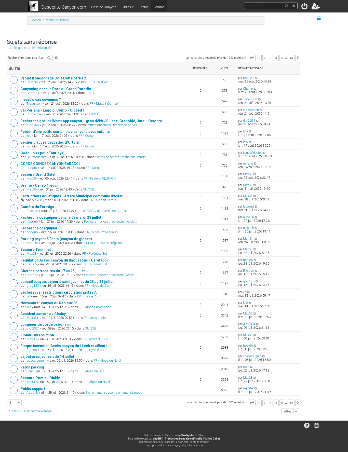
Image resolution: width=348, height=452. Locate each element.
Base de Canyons (103, 7)
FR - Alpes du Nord (107, 360)
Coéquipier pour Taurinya (41, 153)
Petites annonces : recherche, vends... (113, 125)
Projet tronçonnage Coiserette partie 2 (53, 78)
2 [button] (265, 58)
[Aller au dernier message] (256, 78)
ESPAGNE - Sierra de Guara (106, 211)
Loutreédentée (36, 157)
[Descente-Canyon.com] (33, 6)
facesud (32, 211)
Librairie (128, 7)
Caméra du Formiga (37, 207)
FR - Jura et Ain (98, 82)
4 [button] (276, 58)
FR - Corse (86, 136)
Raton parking (32, 367)
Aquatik (32, 392)
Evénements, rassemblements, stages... (114, 392)
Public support (32, 389)
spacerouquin (36, 360)
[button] (252, 58)
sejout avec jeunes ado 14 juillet (47, 356)
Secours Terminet (35, 250)
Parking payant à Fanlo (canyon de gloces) (56, 239)
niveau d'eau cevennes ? (40, 100)
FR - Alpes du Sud (97, 285)
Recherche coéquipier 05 (41, 228)
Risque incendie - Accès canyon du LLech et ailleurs (64, 346)
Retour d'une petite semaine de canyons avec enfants (65, 132)
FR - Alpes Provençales (101, 232)
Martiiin (32, 243)
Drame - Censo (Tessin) (40, 185)
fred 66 (31, 264)
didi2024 (32, 125)
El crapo (32, 275)
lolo (28, 136)
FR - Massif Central (104, 103)
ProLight (186, 435)
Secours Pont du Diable (40, 378)
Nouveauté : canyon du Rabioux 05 (48, 303)
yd (28, 296)
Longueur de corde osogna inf (46, 324)
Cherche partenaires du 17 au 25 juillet (52, 271)
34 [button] (291, 58)
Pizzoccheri (34, 114)
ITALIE (90, 93)
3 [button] (270, 58)
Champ (31, 93)
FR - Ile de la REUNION (100, 178)
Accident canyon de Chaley (43, 314)
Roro (29, 371)
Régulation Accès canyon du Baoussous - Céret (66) (64, 260)
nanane (31, 168)
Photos (144, 7)
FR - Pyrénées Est (94, 253)
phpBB (157, 438)
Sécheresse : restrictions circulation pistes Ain (60, 292)
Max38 (31, 178)
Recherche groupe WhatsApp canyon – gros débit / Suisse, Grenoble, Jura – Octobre (91, 121)
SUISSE (88, 189)
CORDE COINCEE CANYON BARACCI (50, 164)
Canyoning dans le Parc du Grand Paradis (55, 89)
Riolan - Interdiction (37, 335)
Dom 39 (31, 82)
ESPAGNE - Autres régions (103, 243)
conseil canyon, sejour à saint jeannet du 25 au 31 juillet (67, 282)
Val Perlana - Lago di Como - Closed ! (52, 110)
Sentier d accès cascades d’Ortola (49, 142)
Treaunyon (34, 103)
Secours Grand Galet (38, 174)
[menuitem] (305, 7)
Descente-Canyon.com (63, 7)
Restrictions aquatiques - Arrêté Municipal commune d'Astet (71, 196)
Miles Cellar (212, 438)
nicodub (32, 221)
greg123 (32, 285)
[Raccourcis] (319, 18)
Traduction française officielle (183, 438)
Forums (159, 7)
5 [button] (282, 58)
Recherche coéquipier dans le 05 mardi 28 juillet (60, 217)
